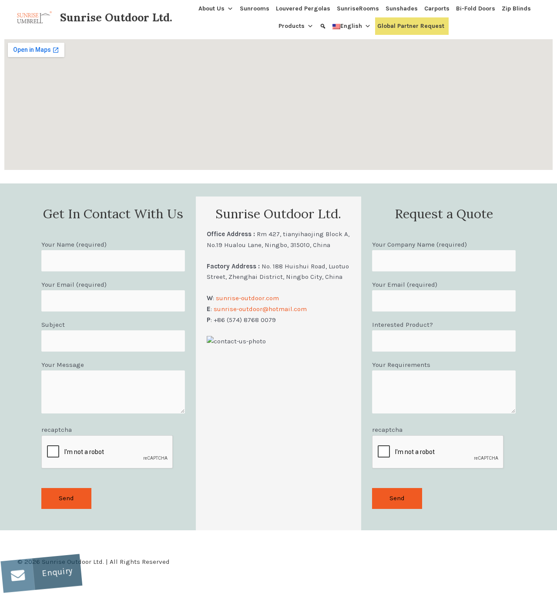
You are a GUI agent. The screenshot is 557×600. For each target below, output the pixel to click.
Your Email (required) (74, 284)
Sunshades (402, 8)
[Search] (324, 26)
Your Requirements (401, 365)
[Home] (193, 8)
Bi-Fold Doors (475, 8)
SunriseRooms (358, 8)
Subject (53, 325)
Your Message (62, 365)
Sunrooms (254, 8)
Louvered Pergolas (303, 8)
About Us (211, 8)
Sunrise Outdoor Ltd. (116, 17)
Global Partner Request (410, 26)
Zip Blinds (516, 8)
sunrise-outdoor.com (246, 298)
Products (291, 26)
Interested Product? (402, 325)
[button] (18, 575)
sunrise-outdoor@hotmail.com (260, 309)
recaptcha (56, 430)
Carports (437, 8)
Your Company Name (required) (419, 244)
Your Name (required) (74, 244)
